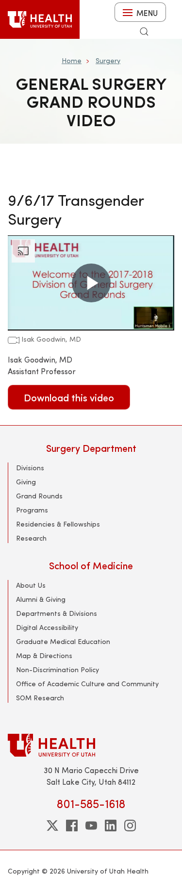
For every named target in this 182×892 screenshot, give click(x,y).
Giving (26, 481)
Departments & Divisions (56, 613)
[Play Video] (91, 283)
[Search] (144, 31)
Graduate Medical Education (63, 641)
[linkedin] (110, 825)
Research (31, 538)
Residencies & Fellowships (58, 524)
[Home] (40, 19)
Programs (32, 509)
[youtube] (91, 825)
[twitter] (52, 825)
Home (72, 60)
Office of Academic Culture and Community (87, 683)
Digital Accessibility (47, 627)
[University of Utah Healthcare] (91, 745)
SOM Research (40, 697)
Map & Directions (44, 655)
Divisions (30, 467)
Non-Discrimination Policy (57, 669)
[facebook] (72, 825)
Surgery (108, 60)
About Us (31, 585)
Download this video (69, 397)
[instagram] (130, 825)
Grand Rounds (39, 495)
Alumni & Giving (41, 599)
